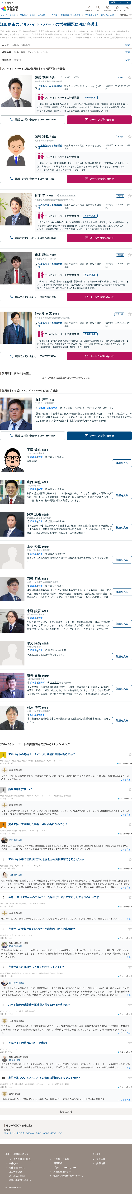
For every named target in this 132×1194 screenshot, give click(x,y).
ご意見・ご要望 (61, 1159)
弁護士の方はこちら (120, 2)
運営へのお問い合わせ (20, 1180)
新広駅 (51, 650)
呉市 (40, 457)
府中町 (38, 1133)
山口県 (33, 714)
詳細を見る (122, 463)
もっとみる (66, 1111)
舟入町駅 (68, 408)
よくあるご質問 (17, 1176)
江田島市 (42, 86)
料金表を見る (90, 97)
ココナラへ (9, 3)
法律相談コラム (17, 1167)
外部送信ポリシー (62, 1171)
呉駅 (50, 457)
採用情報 (100, 1163)
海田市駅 (54, 682)
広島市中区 (52, 408)
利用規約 (57, 1163)
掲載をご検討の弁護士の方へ (68, 1176)
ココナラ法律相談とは (20, 1159)
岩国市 (41, 714)
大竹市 (12, 1133)
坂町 (60, 1133)
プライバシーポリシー (64, 1167)
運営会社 (100, 1159)
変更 (127, 44)
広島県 (42, 408)
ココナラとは (15, 1171)
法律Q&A (13, 1163)
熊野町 (53, 1133)
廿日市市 (21, 1133)
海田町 (41, 682)
